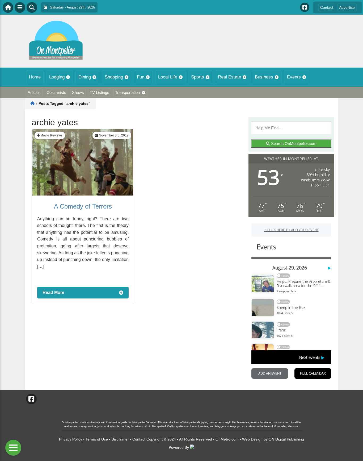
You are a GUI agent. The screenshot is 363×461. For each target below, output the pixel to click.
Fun (140, 77)
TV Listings (99, 92)
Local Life (167, 77)
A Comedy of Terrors (83, 206)
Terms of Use (97, 439)
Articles (34, 92)
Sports (197, 77)
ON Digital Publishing (286, 439)
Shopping (114, 77)
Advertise (347, 7)
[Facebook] (304, 7)
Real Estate (229, 77)
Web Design (252, 439)
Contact (326, 7)
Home (35, 77)
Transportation (127, 92)
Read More (53, 292)
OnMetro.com (227, 439)
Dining (84, 77)
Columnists (56, 92)
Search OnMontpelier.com (293, 143)
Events (294, 77)
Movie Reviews (51, 135)
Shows (78, 92)
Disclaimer (120, 439)
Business (264, 77)
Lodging (57, 77)
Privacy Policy (70, 439)
